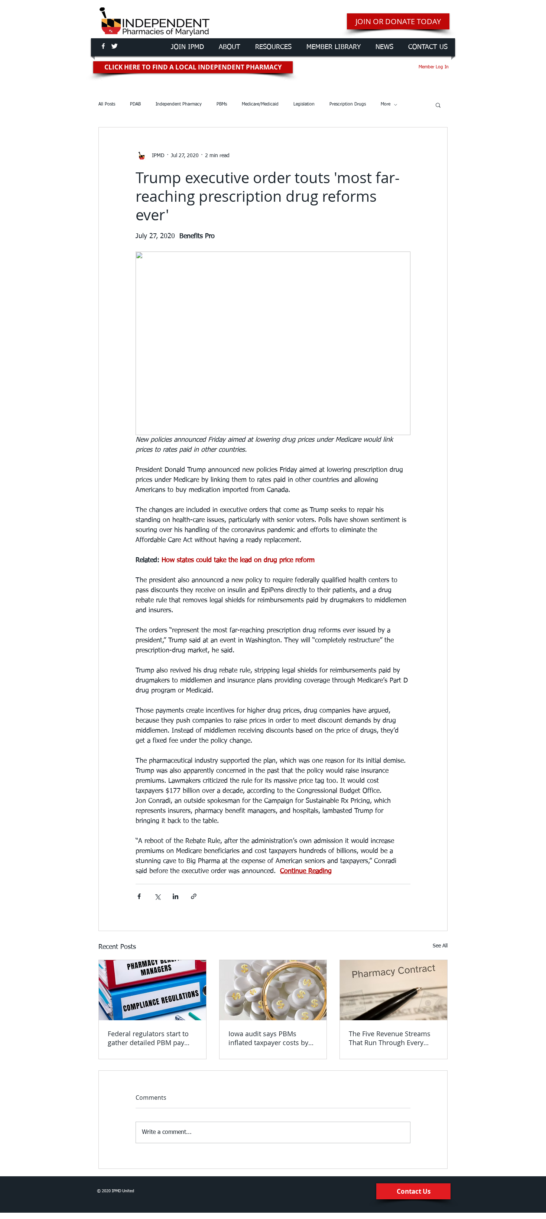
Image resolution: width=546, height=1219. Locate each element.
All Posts (106, 104)
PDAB (135, 104)
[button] (438, 105)
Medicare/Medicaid (260, 104)
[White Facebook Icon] (103, 46)
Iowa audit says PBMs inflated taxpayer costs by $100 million (268, 1038)
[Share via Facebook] (139, 896)
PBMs (222, 104)
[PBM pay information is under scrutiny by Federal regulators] (152, 990)
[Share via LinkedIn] (175, 896)
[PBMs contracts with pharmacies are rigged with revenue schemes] (393, 990)
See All (440, 946)
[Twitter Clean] (114, 46)
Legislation (304, 104)
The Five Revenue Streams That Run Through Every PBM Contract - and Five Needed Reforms (389, 1038)
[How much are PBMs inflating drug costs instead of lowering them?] (273, 990)
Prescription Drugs (347, 104)
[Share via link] (193, 896)
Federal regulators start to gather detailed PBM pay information (148, 1038)
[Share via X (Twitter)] (157, 896)
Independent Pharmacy (179, 104)
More (385, 104)
